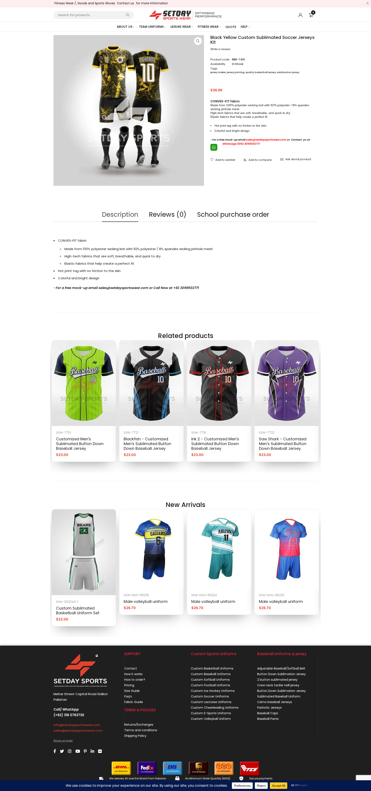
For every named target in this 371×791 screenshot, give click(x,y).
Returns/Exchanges (138, 724)
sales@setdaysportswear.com (266, 139)
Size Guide (132, 691)
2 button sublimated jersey (277, 679)
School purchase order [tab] (233, 214)
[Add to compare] (258, 160)
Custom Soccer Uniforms (210, 696)
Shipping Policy (135, 736)
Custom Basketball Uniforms (212, 668)
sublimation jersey (288, 72)
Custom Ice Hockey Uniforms (213, 691)
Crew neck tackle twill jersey (278, 685)
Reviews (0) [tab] (167, 214)
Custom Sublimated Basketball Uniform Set (77, 610)
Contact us (109, 3)
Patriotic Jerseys (269, 707)
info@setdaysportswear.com (76, 725)
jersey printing (235, 72)
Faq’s (128, 696)
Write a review (220, 49)
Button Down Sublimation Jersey (281, 674)
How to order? (134, 679)
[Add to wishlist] (222, 160)
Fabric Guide (133, 702)
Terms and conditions (140, 730)
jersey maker (218, 72)
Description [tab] (120, 214)
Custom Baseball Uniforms (211, 674)
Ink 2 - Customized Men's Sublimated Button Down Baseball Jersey (215, 443)
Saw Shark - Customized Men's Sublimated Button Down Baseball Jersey (282, 443)
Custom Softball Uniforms (210, 679)
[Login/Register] (300, 15)
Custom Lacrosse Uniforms (211, 702)
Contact (130, 668)
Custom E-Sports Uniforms (211, 713)
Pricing (129, 685)
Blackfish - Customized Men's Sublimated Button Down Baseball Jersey (147, 443)
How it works (133, 674)
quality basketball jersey (260, 72)
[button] (198, 41)
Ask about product (298, 159)
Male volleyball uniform (146, 601)
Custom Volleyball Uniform (211, 719)
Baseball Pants (268, 719)
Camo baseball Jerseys (274, 702)
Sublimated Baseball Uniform (278, 696)
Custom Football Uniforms (210, 685)
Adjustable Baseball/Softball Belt (281, 668)
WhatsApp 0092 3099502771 (241, 144)
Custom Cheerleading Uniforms (215, 707)
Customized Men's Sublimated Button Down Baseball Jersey (79, 443)
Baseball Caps (267, 713)
